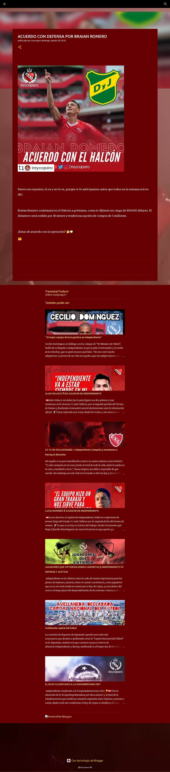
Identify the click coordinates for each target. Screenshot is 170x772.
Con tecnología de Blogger (87, 760)
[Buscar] (14, 4)
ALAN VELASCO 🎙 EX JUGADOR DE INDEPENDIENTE (73, 393)
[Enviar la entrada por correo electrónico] (20, 240)
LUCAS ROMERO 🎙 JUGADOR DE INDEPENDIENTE (72, 510)
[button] (20, 47)
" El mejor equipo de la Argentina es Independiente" (73, 337)
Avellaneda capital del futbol (61, 628)
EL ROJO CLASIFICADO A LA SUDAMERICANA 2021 (73, 684)
